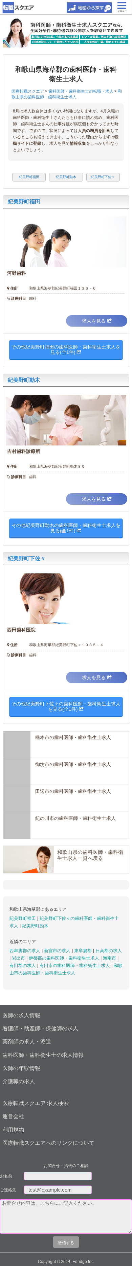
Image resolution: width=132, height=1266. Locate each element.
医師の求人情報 (21, 1015)
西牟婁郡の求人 (25, 950)
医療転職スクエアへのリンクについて (48, 1143)
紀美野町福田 (24, 201)
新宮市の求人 (58, 950)
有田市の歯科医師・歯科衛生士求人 (75, 965)
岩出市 (19, 958)
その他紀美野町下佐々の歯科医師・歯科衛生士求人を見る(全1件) (66, 706)
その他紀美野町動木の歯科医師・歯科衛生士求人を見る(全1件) (66, 528)
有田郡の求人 (23, 965)
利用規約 (13, 1130)
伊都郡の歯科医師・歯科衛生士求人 (65, 958)
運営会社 (13, 1116)
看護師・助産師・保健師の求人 (40, 1028)
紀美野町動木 (24, 380)
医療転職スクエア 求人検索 (35, 1103)
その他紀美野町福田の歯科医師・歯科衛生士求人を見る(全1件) (66, 349)
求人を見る (94, 321)
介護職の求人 (18, 1081)
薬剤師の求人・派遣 (26, 1041)
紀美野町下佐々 (27, 558)
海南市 (110, 958)
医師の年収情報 (21, 1068)
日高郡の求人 (108, 950)
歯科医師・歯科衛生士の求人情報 (43, 1055)
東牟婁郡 (83, 950)
